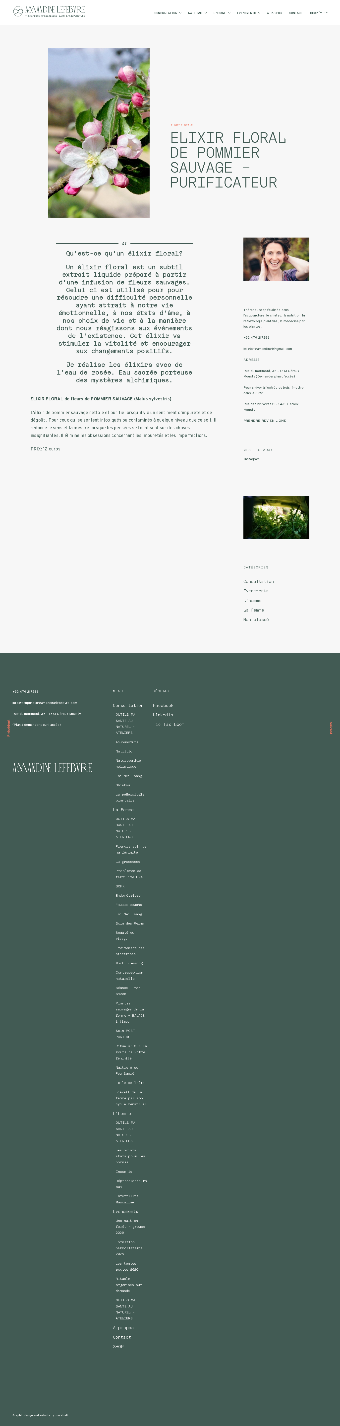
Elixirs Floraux (182, 125)
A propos (274, 13)
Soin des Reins (130, 923)
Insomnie (124, 1171)
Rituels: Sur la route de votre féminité (131, 1052)
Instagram (252, 459)
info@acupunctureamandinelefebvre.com (44, 703)
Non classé (256, 619)
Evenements (246, 13)
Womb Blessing (129, 963)
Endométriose (128, 895)
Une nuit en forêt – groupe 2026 (130, 1226)
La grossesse (128, 861)
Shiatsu (123, 785)
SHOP (314, 13)
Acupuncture (127, 742)
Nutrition (125, 751)
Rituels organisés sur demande (129, 1284)
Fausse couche (129, 904)
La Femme (195, 13)
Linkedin (163, 715)
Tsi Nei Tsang (129, 776)
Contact (296, 13)
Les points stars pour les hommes (130, 1156)
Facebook (163, 705)
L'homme (252, 600)
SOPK (120, 886)
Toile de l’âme (130, 1082)
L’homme (220, 13)
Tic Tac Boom (168, 724)
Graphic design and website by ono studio (40, 1416)
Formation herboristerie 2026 (129, 1248)
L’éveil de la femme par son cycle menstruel (131, 1098)
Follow (323, 12)
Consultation (165, 13)
